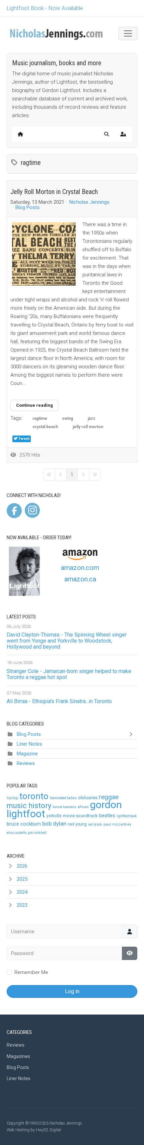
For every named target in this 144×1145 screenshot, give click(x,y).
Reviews (26, 763)
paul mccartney (117, 824)
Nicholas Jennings (89, 202)
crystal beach (45, 426)
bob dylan (54, 823)
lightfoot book (127, 816)
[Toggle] (132, 734)
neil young (77, 824)
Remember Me (31, 972)
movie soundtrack (80, 815)
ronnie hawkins (64, 807)
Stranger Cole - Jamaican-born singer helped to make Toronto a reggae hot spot (69, 674)
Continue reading (34, 405)
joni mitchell (37, 833)
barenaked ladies (63, 798)
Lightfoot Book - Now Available (45, 8)
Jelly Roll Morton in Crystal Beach (54, 192)
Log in (72, 991)
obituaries (87, 797)
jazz (91, 418)
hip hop (12, 798)
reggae (109, 797)
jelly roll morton (88, 426)
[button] (106, 134)
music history (29, 805)
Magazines (18, 1056)
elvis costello (16, 833)
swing (67, 418)
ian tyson (95, 824)
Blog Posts (27, 207)
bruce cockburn (24, 824)
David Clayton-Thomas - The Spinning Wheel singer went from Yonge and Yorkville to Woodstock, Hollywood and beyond (67, 641)
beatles (107, 816)
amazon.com (80, 568)
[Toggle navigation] (128, 33)
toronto (34, 796)
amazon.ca (80, 579)
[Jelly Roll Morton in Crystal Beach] (43, 253)
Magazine (27, 754)
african (83, 807)
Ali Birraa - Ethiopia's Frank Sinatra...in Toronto (59, 701)
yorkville (54, 816)
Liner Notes (29, 744)
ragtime (39, 418)
